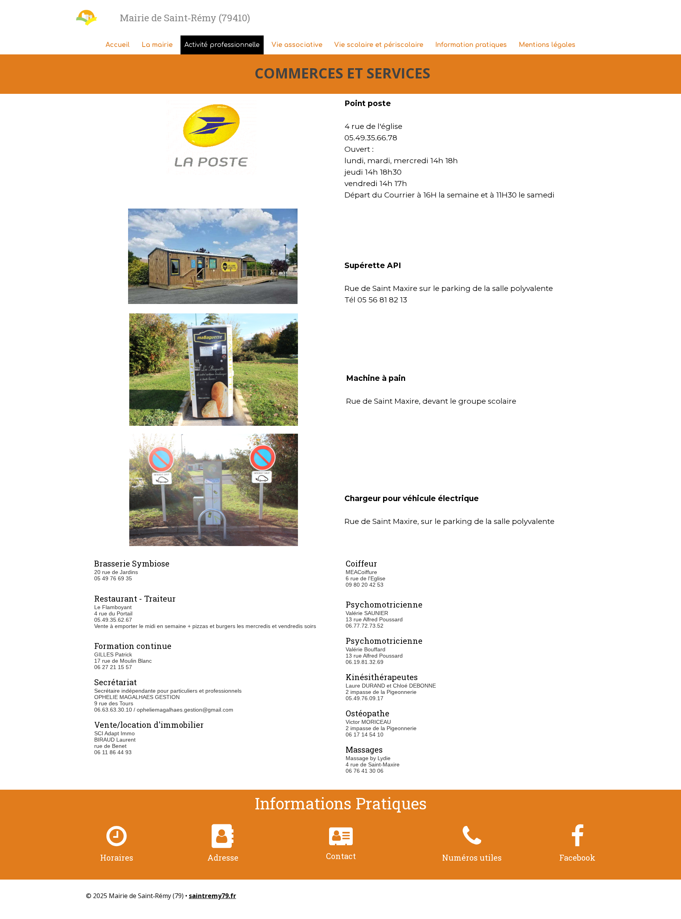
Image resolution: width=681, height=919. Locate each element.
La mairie (157, 44)
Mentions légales (547, 44)
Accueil (118, 44)
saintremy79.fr (212, 895)
